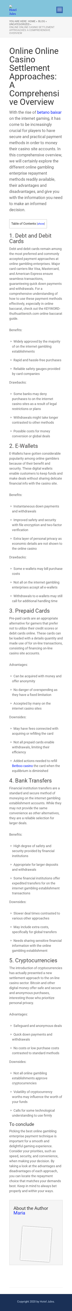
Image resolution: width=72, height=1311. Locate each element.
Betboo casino (22, 766)
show (40, 223)
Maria (19, 1213)
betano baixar (49, 112)
